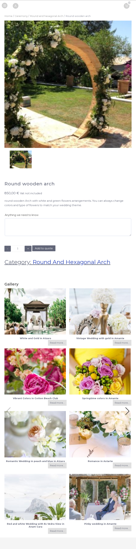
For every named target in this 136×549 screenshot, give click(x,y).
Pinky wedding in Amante (100, 524)
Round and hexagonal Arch (46, 16)
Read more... (57, 342)
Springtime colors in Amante (100, 398)
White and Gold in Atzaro (35, 338)
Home (8, 16)
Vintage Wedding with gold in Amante (100, 338)
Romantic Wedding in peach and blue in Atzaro (35, 461)
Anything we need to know (21, 215)
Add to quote (44, 248)
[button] (15, 6)
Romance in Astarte (100, 461)
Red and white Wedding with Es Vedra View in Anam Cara (35, 525)
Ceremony (21, 16)
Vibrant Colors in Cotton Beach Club (35, 398)
